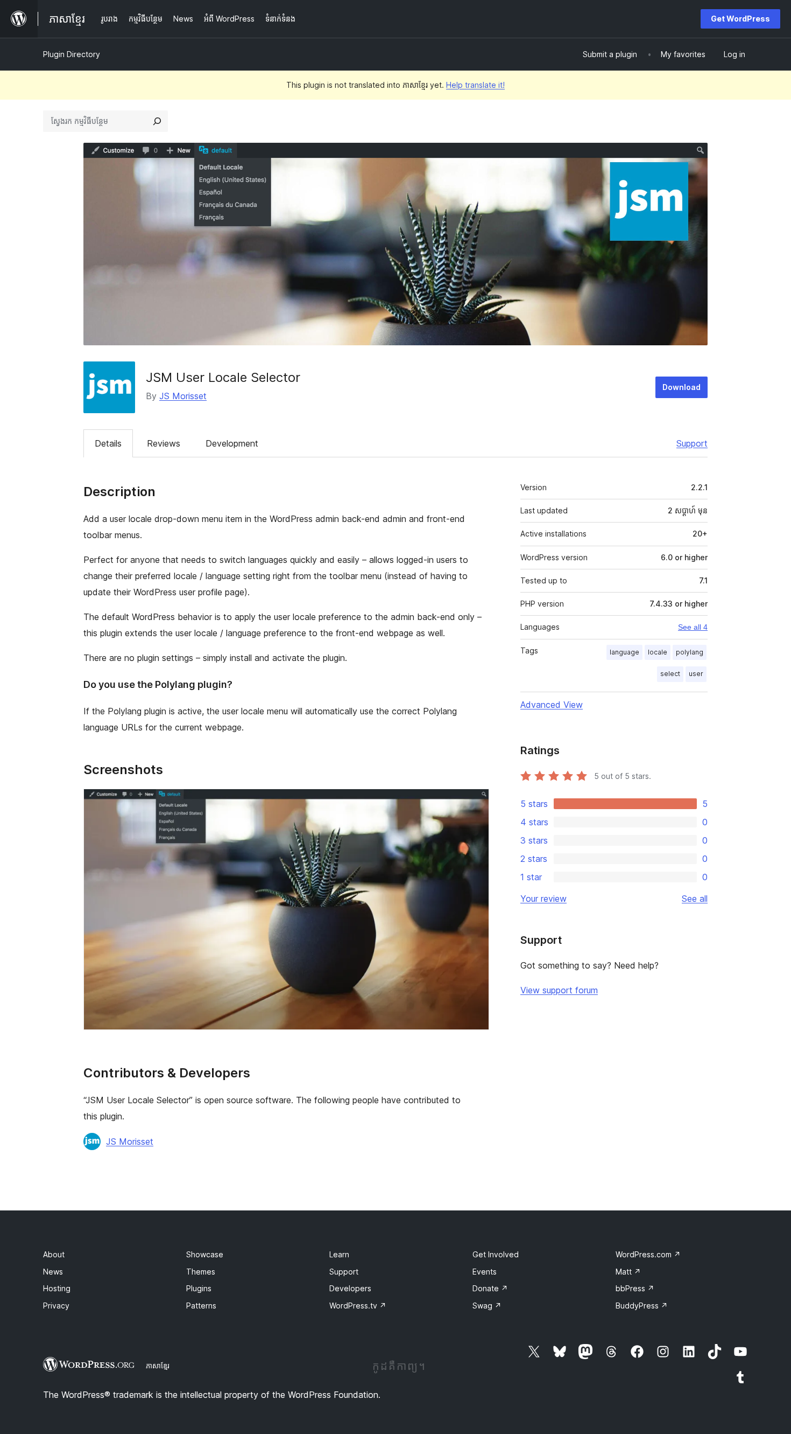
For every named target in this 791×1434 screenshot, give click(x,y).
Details (108, 443)
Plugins (198, 1288)
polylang (689, 652)
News (53, 1271)
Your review (543, 898)
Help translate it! (475, 84)
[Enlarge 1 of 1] (474, 803)
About (54, 1254)
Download (681, 387)
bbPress (635, 1288)
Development (232, 443)
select (670, 674)
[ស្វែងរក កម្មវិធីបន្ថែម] (157, 121)
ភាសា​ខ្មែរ (158, 1365)
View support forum (559, 990)
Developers (350, 1288)
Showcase (204, 1254)
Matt (628, 1271)
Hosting (56, 1288)
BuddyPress (642, 1305)
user (696, 674)
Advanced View (551, 704)
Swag (487, 1305)
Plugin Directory (71, 54)
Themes (200, 1271)
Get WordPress (740, 18)
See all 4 (693, 627)
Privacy (56, 1305)
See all (695, 898)
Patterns (201, 1305)
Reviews (163, 443)
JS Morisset (183, 396)
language (624, 652)
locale (657, 652)
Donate (490, 1288)
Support (692, 443)
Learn (339, 1254)
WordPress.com (648, 1254)
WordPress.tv (357, 1305)
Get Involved (495, 1254)
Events (484, 1271)
